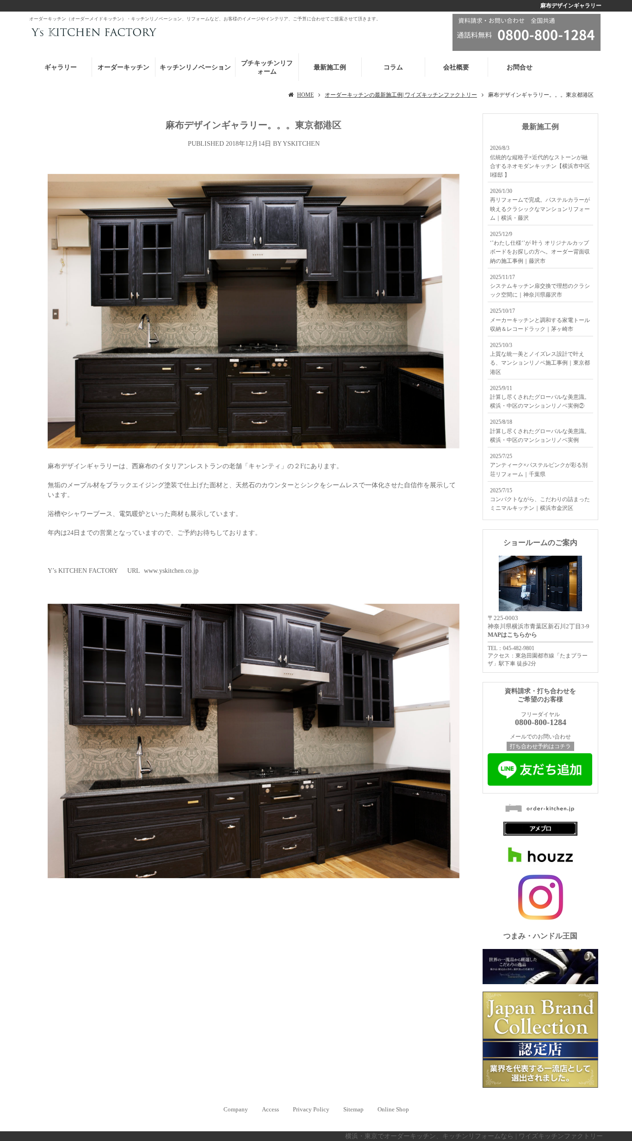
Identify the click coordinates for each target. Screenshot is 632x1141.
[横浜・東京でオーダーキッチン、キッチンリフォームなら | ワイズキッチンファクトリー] (92, 31)
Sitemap (353, 1109)
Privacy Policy (311, 1109)
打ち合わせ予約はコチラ (540, 746)
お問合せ (520, 67)
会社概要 (456, 67)
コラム (393, 67)
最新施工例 (330, 67)
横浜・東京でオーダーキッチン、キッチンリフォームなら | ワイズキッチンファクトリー (474, 1136)
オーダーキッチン (123, 67)
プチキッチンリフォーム (267, 67)
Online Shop (393, 1109)
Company (235, 1109)
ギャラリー (60, 67)
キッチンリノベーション (195, 67)
